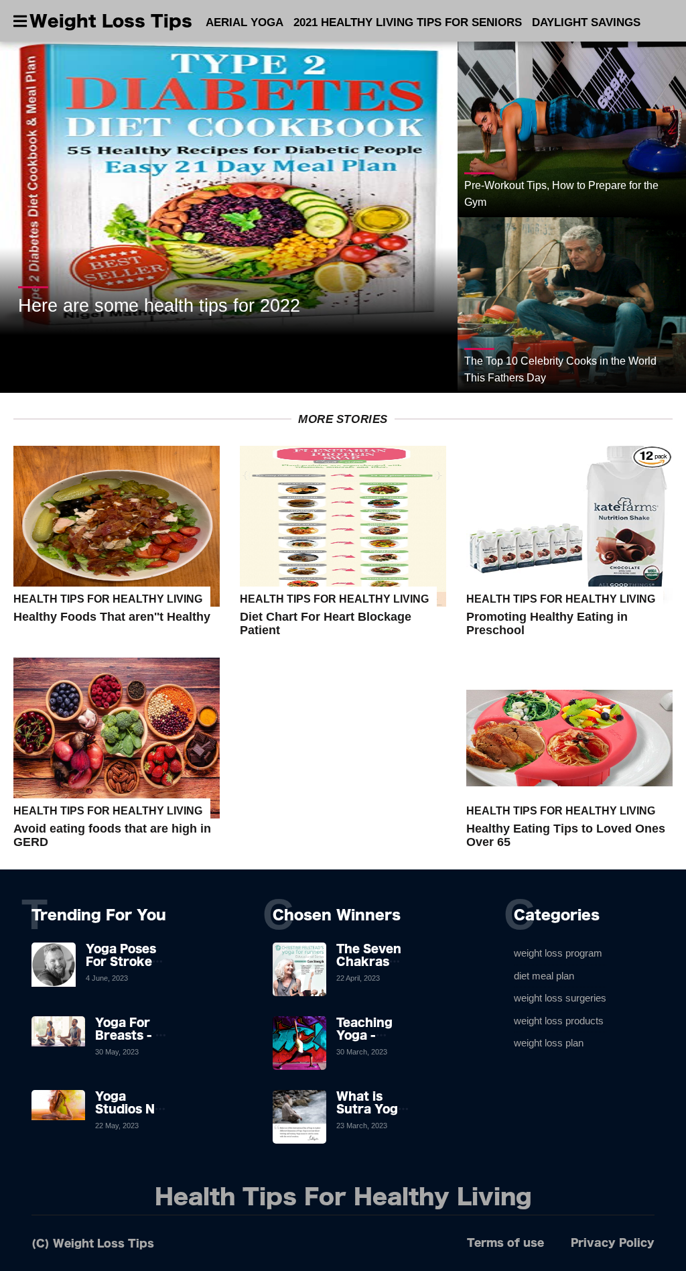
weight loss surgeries (560, 998)
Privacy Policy (613, 1242)
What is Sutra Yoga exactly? (370, 1109)
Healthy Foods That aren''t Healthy (111, 616)
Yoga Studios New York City (133, 1109)
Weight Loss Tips (110, 21)
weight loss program (558, 953)
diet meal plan (544, 975)
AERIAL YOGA (244, 22)
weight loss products (559, 1020)
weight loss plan (549, 1042)
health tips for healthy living (107, 599)
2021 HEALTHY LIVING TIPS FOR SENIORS (407, 22)
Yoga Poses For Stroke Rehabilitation (129, 961)
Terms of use (505, 1242)
